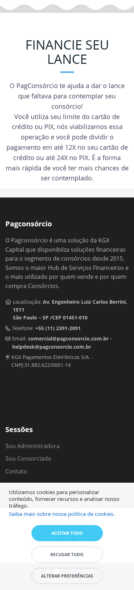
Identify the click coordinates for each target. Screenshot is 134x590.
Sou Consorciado (28, 458)
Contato (16, 471)
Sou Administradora (32, 446)
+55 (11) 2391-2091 (58, 328)
